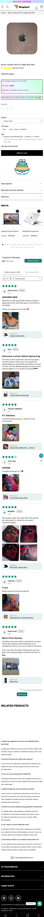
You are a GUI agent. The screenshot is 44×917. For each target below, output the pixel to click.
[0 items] (41, 6)
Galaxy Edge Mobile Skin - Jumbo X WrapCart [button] (22, 448)
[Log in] (36, 7)
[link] (38, 915)
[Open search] (4, 279)
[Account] (16, 915)
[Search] (7, 6)
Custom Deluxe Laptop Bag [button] (19, 395)
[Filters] (10, 279)
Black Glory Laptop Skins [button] (18, 567)
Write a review (33, 261)
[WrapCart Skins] (22, 6)
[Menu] (2, 6)
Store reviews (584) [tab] (32, 272)
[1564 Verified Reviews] (22, 175)
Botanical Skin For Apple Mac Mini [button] (21, 618)
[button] (41, 465)
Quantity (4, 104)
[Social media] (41, 460)
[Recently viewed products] (41, 456)
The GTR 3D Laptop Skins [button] (18, 498)
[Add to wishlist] (17, 211)
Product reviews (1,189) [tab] (12, 272)
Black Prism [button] (14, 681)
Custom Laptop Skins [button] (17, 336)
